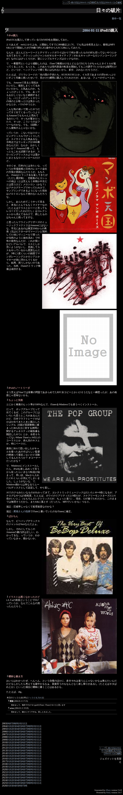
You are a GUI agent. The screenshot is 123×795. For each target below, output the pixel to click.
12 (25, 723)
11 (22, 723)
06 (8, 723)
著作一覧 (116, 18)
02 (11, 726)
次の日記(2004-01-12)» (106, 2)
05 (20, 726)
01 (8, 726)
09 (17, 723)
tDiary (108, 790)
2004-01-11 (90, 30)
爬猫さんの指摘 (22, 511)
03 (14, 726)
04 (17, 726)
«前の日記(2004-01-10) (80, 2)
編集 (119, 2)
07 (11, 723)
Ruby (108, 792)
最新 (93, 2)
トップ (66, 2)
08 (14, 723)
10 (20, 723)
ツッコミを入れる (35, 698)
